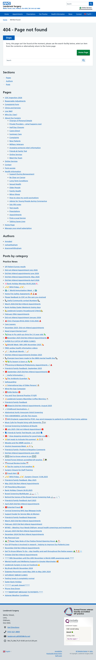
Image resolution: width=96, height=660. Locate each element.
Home (6, 14)
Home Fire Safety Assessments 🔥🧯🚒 (21, 294)
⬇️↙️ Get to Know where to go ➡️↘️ (20, 456)
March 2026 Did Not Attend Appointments (22, 304)
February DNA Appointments (17, 314)
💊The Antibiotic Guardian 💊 (17, 378)
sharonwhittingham (13, 248)
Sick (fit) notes (15, 204)
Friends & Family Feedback (16, 402)
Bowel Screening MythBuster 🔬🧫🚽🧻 (21, 494)
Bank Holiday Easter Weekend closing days (23, 307)
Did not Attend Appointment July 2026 (21, 270)
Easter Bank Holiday (13, 582)
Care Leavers (10, 324)
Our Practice (43, 14)
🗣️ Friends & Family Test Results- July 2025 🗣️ (24, 433)
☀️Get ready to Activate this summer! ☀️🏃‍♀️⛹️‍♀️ (24, 439)
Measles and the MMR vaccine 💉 (19, 443)
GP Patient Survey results (15, 267)
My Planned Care (12, 538)
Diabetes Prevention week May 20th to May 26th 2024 (28, 572)
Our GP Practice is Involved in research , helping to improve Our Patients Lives (37, 544)
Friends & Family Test (18, 151)
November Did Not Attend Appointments (22, 548)
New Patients (14, 141)
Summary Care (15, 134)
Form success (10, 168)
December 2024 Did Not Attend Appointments (24, 534)
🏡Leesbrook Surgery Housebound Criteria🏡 (24, 311)
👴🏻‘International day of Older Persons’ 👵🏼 (22, 385)
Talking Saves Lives (17, 221)
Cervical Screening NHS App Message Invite (23, 511)
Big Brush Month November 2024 (19, 568)
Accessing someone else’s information (25, 148)
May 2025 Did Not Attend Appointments (22, 483)
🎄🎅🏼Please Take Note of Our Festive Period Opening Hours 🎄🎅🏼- (32, 541)
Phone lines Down (12, 589)
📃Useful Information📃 (15, 375)
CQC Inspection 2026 (13, 98)
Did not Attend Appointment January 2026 (23, 317)
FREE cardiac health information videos (21, 348)
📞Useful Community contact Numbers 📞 (22, 300)
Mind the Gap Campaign (15, 389)
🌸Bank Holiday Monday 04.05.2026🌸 (21, 284)
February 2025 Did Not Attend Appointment (23, 524)
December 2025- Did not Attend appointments (24, 328)
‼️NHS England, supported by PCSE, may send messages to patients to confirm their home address (46, 419)
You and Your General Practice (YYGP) (21, 395)
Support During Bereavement (21, 174)
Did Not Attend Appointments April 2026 (22, 280)
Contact (79, 14)
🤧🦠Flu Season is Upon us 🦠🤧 (18, 362)
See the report (72, 639)
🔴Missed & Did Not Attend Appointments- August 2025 (28, 406)
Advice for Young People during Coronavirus (28, 201)
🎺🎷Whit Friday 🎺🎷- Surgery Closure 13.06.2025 (26, 477)
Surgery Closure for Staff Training (19, 470)
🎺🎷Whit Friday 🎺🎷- (15, 287)
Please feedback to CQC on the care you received (25, 297)
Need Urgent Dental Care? (16, 331)
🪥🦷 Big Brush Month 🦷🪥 (17, 351)
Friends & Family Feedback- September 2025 (23, 368)
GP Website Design (81, 651)
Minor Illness (14, 194)
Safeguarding (10, 382)
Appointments (18, 14)
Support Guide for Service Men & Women (22, 514)
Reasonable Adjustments (15, 101)
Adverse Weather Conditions (17, 595)
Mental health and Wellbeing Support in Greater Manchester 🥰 (32, 561)
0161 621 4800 (14, 632)
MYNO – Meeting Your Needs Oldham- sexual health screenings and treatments (38, 527)
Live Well (8, 111)
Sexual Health (15, 184)
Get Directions (13, 627)
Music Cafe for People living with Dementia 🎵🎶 (25, 422)
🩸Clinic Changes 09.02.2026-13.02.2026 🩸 (23, 321)
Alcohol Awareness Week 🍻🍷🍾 (19, 446)
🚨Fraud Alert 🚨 (12, 473)
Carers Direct (14, 131)
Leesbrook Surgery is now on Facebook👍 (22, 565)
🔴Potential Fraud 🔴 (14, 507)
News (70, 14)
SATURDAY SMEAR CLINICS (16, 575)
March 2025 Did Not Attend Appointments (22, 521)
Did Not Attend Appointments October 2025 (23, 355)
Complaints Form (12, 104)
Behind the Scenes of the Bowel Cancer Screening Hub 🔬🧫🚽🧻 (32, 497)
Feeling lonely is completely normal (19, 578)
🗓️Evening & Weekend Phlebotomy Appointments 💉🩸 (28, 365)
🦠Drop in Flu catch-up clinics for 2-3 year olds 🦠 (25, 334)
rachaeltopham (11, 245)
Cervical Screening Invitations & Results (21, 426)
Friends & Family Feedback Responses (20, 517)
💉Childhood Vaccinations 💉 (17, 409)
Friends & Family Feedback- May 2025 (20, 480)
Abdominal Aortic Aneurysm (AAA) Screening (24, 412)
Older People (14, 188)
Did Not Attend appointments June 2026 (22, 273)
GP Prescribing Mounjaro (15, 487)
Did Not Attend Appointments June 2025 (22, 453)
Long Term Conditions (18, 181)
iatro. (91, 651)
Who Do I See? (11, 115)
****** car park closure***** (17, 585)
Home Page (83, 52)
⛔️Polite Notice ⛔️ (12, 392)
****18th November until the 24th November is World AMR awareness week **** (39, 558)
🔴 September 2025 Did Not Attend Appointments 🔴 (27, 372)
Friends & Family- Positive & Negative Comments (25, 450)
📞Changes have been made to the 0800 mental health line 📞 (31, 358)
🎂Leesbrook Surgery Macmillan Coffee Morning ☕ (26, 399)
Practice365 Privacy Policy (54, 653)
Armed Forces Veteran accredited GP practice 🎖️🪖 (26, 460)
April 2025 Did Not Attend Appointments (22, 504)
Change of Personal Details (20, 121)
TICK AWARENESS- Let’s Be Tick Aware (21, 416)
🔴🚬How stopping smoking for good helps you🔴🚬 (27, 436)
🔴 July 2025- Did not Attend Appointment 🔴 (24, 429)
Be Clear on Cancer (17, 177)
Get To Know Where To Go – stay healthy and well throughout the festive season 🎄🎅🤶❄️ (43, 551)
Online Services (15, 154)
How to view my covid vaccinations (24, 198)
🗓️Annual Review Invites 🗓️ (16, 463)
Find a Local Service (17, 218)
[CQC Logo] (72, 622)
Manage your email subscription (18, 228)
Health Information (58, 14)
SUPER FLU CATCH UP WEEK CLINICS (20, 341)
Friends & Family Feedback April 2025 (20, 500)
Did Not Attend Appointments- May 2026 (22, 277)
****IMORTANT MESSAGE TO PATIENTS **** (24, 592)
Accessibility (58, 651)
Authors (9, 81)
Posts (8, 84)
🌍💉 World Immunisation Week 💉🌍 (21, 290)
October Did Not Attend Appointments (21, 555)
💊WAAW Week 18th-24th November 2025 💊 (24, 345)
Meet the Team (15, 158)
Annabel (8, 241)
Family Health (15, 191)
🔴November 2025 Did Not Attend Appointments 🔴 (27, 338)
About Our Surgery (13, 118)
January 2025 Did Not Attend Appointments (23, 531)
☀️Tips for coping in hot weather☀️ (20, 466)
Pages (8, 78)
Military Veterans (16, 144)
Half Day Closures (16, 127)
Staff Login (58, 656)
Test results (13, 208)
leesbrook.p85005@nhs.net (19, 636)
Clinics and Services (13, 108)
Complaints (14, 138)
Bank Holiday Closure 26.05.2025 (18, 490)
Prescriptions (31, 14)
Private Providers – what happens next (25, 124)
